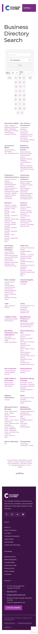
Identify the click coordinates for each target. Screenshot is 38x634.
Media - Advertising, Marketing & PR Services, (12, 126)
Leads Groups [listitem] (9, 539)
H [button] (20, 86)
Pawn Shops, (24, 423)
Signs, (22, 164)
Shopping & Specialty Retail (25, 408)
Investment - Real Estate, (27, 224)
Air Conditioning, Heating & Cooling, (27, 398)
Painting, (22, 183)
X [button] (24, 108)
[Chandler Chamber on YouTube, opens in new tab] (23, 514)
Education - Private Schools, (10, 209)
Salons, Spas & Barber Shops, (26, 339)
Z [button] (21, 113)
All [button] (30, 78)
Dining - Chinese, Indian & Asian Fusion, (12, 420)
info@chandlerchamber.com (16, 595)
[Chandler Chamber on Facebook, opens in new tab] (6, 514)
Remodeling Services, (11, 290)
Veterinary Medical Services (10, 373)
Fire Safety (23, 284)
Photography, (24, 134)
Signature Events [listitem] (10, 556)
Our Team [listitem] (7, 533)
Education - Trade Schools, (9, 235)
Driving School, (9, 266)
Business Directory (12, 460)
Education (8, 203)
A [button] (15, 78)
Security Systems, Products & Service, (10, 286)
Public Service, (9, 259)
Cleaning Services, (10, 282)
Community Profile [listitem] (10, 565)
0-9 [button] (9, 78)
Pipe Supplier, (24, 198)
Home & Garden (10, 280)
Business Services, (25, 152)
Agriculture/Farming (25, 326)
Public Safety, (14, 262)
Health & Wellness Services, (25, 335)
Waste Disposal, (9, 382)
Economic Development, (11, 257)
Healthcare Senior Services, (25, 346)
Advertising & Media (12, 123)
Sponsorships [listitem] (8, 542)
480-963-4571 (12, 591)
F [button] (24, 82)
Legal (6, 303)
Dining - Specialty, (9, 427)
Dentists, (22, 249)
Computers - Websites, (11, 193)
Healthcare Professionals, (27, 248)
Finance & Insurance (23, 204)
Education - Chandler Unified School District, (11, 206)
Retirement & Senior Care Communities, (27, 306)
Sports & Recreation (11, 441)
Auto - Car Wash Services (12, 153)
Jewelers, (23, 418)
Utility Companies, (10, 384)
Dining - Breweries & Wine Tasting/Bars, (12, 424)
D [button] (16, 82)
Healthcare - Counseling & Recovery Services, (27, 255)
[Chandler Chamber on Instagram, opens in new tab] (12, 514)
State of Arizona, (9, 260)
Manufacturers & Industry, (27, 323)
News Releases (23, 460)
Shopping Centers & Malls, (25, 415)
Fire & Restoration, (25, 188)
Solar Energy (8, 386)
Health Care (24, 246)
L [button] (23, 91)
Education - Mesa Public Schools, (11, 239)
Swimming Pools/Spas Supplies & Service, (26, 194)
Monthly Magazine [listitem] (10, 559)
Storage (22, 391)
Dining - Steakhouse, (10, 428)
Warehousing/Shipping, (26, 325)
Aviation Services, (9, 253)
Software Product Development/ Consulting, (12, 190)
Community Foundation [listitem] (12, 536)
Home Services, (9, 289)
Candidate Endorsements (24, 623)
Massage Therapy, (25, 364)
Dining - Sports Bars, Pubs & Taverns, (12, 433)
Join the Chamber (13, 607)
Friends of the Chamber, (11, 255)
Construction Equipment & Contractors (24, 177)
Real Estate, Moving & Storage (27, 379)
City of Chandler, (9, 252)
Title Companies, (25, 222)
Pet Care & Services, (10, 371)
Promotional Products (10, 134)
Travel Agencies (9, 321)
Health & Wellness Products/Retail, (25, 353)
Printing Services (26, 369)
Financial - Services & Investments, (26, 213)
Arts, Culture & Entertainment (25, 124)
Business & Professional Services (24, 148)
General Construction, (26, 181)
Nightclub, (32, 140)
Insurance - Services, (26, 210)
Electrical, (23, 186)
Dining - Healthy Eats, (11, 430)
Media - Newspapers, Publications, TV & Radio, (12, 129)
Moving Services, (25, 311)
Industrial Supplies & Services (26, 281)
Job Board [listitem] (7, 574)
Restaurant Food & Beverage (11, 408)
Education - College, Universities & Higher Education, (10, 224)
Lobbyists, (7, 262)
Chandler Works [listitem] (9, 562)
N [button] (20, 95)
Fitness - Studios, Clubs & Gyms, (27, 349)
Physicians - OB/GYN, (26, 270)
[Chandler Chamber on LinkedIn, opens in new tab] (17, 514)
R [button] (24, 99)
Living (22, 303)
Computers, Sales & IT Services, (11, 180)
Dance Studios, (24, 140)
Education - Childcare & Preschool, (11, 216)
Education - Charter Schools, (10, 213)
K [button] (19, 91)
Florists (7, 299)
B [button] (19, 78)
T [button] (19, 104)
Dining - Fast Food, (10, 435)
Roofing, (28, 183)
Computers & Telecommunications (12, 176)
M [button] (15, 95)
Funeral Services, (25, 362)
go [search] (20, 65)
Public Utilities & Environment (10, 379)
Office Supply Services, (26, 167)
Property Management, (26, 389)
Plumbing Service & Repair (25, 402)
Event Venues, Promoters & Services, (27, 342)
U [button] (24, 104)
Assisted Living (24, 312)
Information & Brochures (18, 465)
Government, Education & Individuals (9, 248)
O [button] (24, 95)
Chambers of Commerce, (27, 169)
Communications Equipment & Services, (11, 187)
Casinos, (30, 134)
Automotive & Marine (9, 147)
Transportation (25, 441)
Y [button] (18, 113)
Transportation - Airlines (26, 445)
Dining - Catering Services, (9, 414)
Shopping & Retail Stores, (27, 411)
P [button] (15, 99)
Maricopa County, (9, 264)
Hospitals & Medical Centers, (25, 252)
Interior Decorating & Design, (10, 295)
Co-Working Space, (25, 162)
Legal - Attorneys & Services (10, 306)
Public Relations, (9, 132)
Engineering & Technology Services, (10, 183)
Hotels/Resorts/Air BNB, (11, 319)
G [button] (16, 86)
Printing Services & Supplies (25, 371)
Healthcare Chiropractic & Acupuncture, (27, 266)
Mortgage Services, (25, 219)
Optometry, (23, 268)
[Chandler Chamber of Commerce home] (12, 8)
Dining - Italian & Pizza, (11, 411)
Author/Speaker (24, 141)
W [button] (20, 108)
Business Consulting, (26, 153)
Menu (28, 8)
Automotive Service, (10, 150)
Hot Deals (17, 462)
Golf (6, 443)
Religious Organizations (9, 396)
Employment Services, (26, 159)
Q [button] (19, 99)
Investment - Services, (26, 221)
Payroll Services (24, 226)
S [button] (15, 104)
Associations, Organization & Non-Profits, (10, 338)
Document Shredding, (26, 166)
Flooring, (7, 283)
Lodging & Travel (10, 317)
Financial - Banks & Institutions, (25, 208)
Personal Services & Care (27, 332)
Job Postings (23, 463)
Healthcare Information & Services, (27, 262)
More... (22, 171)
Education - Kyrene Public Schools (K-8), (12, 219)
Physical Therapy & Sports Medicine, (27, 273)
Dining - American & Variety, (10, 417)
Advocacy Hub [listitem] (9, 568)
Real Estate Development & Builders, (27, 387)
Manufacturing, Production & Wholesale (25, 319)
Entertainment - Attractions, (24, 128)
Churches (7, 399)
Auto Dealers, (8, 151)
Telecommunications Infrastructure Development (10, 196)
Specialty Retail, (24, 413)
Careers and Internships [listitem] (12, 545)
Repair (22, 395)
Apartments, (23, 309)
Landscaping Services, (26, 197)
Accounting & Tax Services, (25, 216)
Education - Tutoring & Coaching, (11, 228)
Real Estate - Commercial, (27, 384)
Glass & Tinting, (9, 292)
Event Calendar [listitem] (9, 571)
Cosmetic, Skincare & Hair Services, (27, 356)
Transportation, (24, 443)
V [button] (15, 108)
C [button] (24, 78)
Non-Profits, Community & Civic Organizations (11, 333)
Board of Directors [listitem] (10, 530)
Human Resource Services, (25, 156)
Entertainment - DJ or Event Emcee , (26, 137)
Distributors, (23, 160)
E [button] (20, 82)
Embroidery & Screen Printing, (26, 360)
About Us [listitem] (7, 527)
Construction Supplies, (26, 185)
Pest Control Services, (11, 297)
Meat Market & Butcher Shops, (26, 420)
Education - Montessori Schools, (11, 232)
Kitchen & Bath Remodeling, (24, 191)
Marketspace (15, 463)
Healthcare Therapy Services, (25, 259)
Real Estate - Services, (26, 382)
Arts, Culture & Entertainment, (24, 131)
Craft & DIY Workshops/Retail (25, 426)
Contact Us (7, 627)
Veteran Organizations (11, 342)
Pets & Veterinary (10, 369)
